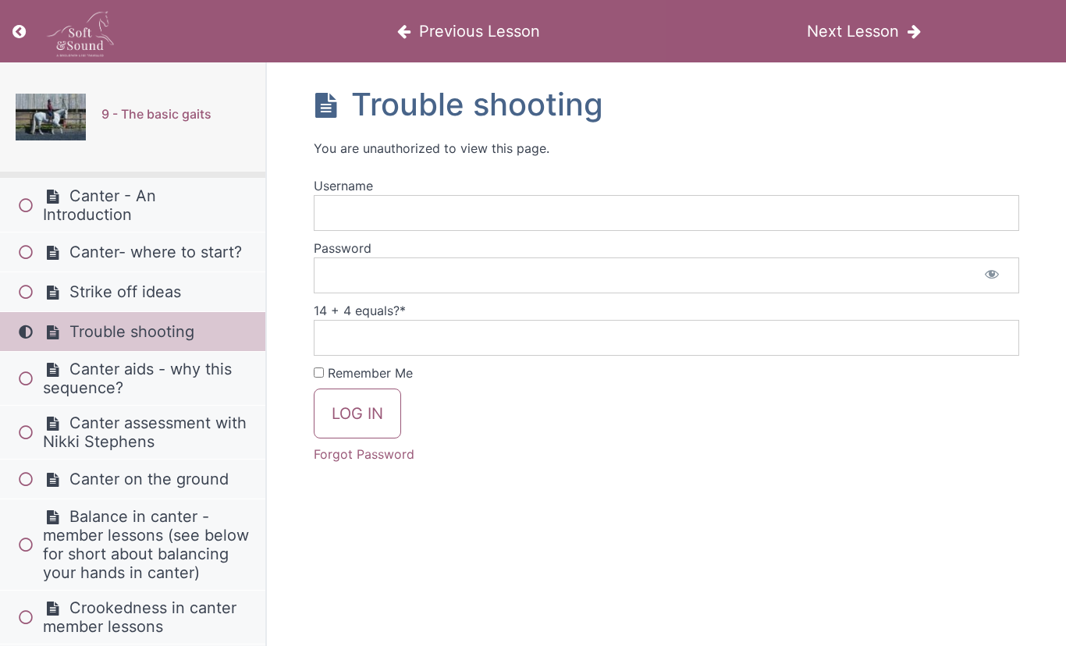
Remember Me (368, 373)
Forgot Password (364, 454)
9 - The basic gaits (156, 114)
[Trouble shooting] (51, 117)
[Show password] (992, 275)
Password (342, 248)
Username (343, 185)
